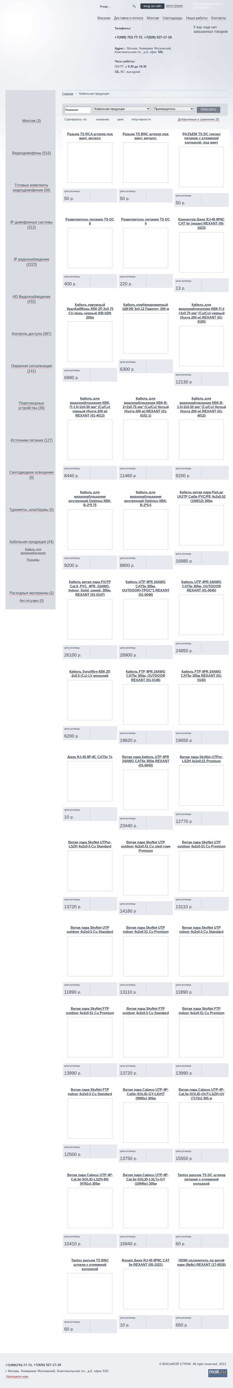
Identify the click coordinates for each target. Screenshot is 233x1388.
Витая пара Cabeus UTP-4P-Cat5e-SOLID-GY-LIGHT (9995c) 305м (146, 1094)
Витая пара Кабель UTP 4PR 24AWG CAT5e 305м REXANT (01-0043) (145, 761)
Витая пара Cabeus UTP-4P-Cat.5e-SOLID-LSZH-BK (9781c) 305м (90, 1179)
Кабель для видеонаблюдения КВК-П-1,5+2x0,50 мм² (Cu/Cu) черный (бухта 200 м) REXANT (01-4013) (90, 407)
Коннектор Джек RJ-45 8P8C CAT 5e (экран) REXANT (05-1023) (201, 224)
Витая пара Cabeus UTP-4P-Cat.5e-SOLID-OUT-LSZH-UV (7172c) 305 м (201, 1094)
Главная (67, 93)
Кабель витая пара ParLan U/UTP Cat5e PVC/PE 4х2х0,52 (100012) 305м (201, 496)
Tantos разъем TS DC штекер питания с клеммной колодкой (201, 1179)
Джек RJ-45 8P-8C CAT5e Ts (89, 757)
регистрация (174, 5)
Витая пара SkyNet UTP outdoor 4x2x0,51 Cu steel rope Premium (145, 846)
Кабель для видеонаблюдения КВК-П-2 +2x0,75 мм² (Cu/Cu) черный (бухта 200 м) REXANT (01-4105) (201, 313)
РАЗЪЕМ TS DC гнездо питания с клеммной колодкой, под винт (201, 138)
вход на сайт (152, 6)
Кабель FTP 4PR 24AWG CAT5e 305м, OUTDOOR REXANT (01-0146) (145, 676)
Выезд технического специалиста (208, 6)
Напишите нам (17, 1376)
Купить (99, 207)
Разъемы (33, 559)
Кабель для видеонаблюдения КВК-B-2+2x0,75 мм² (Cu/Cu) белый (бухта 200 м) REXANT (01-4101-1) (146, 407)
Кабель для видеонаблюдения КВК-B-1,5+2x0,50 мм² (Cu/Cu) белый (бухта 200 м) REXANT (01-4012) (201, 407)
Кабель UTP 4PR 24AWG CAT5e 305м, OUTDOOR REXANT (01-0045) (201, 586)
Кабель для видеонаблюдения (33, 551)
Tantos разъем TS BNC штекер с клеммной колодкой (90, 1265)
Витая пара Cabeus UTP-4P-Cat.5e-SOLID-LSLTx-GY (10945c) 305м (146, 1179)
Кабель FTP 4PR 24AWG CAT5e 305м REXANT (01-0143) (201, 676)
